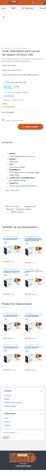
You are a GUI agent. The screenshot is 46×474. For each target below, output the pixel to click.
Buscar (6, 437)
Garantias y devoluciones (13, 402)
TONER (13, 8)
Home (6, 418)
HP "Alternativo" (27, 8)
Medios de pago (10, 406)
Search (33, 2)
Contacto (7, 425)
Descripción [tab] (7, 142)
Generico (20, 212)
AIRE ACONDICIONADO (10, 269)
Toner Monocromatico (19, 48)
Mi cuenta (7, 396)
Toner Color (38, 313)
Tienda (6, 422)
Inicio (3, 8)
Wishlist (6, 399)
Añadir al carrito (31, 127)
